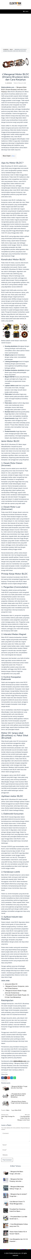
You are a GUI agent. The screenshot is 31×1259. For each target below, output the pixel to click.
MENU (26, 11)
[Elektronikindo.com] (15, 4)
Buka (13, 156)
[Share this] (2, 1078)
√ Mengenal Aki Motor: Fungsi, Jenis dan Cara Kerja (19, 1087)
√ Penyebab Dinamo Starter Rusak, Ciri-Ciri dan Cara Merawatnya (18, 1095)
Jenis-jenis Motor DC (11, 984)
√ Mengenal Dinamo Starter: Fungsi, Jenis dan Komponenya (19, 1102)
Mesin (7, 1110)
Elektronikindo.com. (15, 1253)
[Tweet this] (5, 1078)
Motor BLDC (18, 1110)
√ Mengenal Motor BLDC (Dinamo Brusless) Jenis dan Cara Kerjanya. (14, 89)
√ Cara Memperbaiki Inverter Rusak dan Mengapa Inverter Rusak (23, 1117)
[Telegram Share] (11, 1078)
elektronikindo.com (19, 1061)
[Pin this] (8, 1078)
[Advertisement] (15, 31)
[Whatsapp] (14, 1078)
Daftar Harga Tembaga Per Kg (8, 1116)
